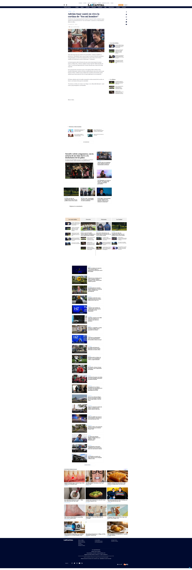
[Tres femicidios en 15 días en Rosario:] (104, 177)
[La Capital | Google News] (82, 563)
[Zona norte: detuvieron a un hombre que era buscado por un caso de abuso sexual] (103, 229)
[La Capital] (96, 5)
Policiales (100, 7)
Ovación (87, 7)
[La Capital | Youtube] (79, 563)
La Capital (69, 11)
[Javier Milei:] (104, 196)
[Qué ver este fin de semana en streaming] (95, 135)
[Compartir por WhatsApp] (126, 17)
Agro (105, 7)
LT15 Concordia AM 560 (98, 542)
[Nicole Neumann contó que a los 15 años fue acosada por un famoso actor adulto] (76, 130)
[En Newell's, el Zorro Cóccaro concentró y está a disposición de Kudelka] (87, 369)
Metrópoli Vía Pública (81, 545)
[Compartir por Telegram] (126, 19)
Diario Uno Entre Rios (81, 542)
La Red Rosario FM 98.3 (99, 541)
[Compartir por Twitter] (126, 14)
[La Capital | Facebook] (72, 563)
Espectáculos (111, 7)
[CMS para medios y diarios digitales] (119, 564)
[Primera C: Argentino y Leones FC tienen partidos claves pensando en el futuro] (87, 329)
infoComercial (80, 544)
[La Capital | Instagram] (77, 563)
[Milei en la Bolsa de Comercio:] (87, 270)
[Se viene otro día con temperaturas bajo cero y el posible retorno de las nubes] (71, 196)
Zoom (74, 11)
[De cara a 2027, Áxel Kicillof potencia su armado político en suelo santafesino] (87, 196)
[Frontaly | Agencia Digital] (125, 564)
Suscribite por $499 (121, 5)
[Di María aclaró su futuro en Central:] (87, 359)
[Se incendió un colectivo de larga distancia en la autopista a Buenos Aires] (87, 458)
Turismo (118, 7)
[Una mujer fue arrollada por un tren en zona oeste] (72, 243)
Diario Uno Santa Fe (81, 541)
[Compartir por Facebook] (126, 12)
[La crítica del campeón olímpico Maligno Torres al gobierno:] (87, 438)
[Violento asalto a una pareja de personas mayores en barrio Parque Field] (87, 428)
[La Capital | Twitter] (75, 563)
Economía (94, 7)
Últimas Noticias (67, 7)
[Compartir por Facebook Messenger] (126, 22)
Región (82, 7)
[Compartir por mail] (126, 24)
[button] (64, 4)
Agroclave (79, 543)
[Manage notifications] (189, 568)
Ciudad (77, 7)
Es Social (124, 7)
